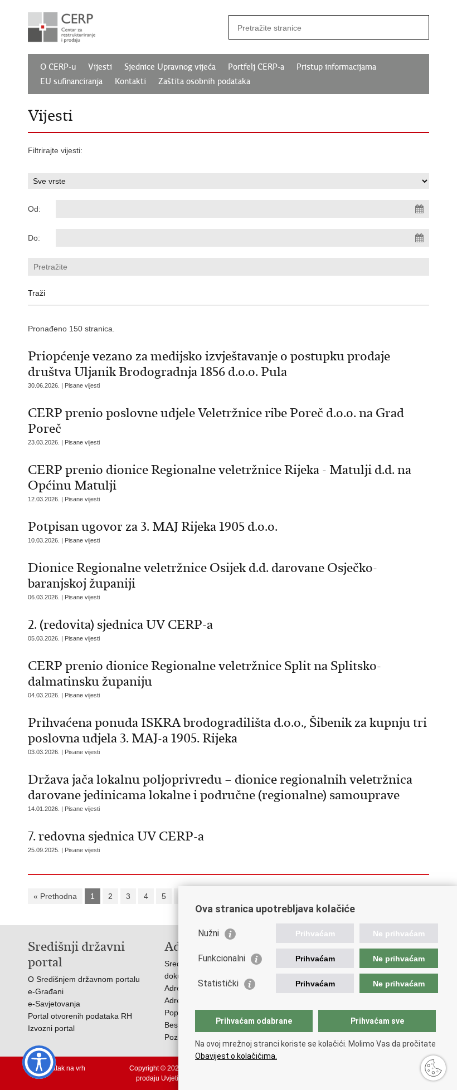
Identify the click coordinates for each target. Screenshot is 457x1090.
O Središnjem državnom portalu (84, 979)
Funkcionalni (221, 958)
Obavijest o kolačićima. (236, 1056)
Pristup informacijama (336, 67)
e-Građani (46, 991)
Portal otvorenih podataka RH (80, 1015)
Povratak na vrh (61, 1068)
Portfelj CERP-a (256, 67)
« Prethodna (55, 896)
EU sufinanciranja (71, 81)
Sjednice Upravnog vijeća (170, 67)
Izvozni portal (51, 1028)
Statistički (218, 983)
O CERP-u (58, 67)
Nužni (208, 933)
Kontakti (130, 81)
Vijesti (100, 67)
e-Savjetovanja (54, 1003)
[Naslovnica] (128, 27)
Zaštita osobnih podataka (204, 81)
